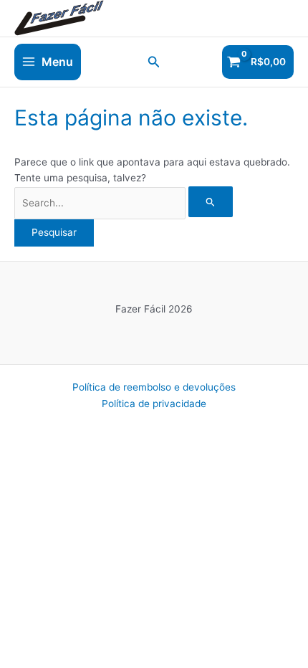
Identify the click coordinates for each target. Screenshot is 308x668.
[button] (154, 62)
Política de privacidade (154, 403)
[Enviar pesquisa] (210, 201)
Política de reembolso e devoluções (154, 387)
